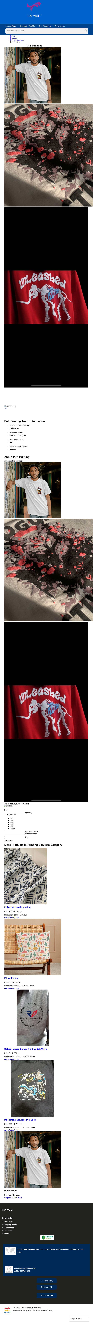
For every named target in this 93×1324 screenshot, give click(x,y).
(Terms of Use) (36, 1308)
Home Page (11, 26)
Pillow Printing (11, 978)
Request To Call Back (13, 1198)
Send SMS (48, 1287)
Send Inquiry (48, 1281)
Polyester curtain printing (17, 907)
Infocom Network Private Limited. (42, 1310)
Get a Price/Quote (11, 918)
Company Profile (27, 26)
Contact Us (60, 26)
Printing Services (17, 40)
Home (12, 36)
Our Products (45, 26)
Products (13, 38)
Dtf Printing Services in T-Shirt (19, 1120)
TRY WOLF (34, 17)
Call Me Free (48, 1295)
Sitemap (7, 1233)
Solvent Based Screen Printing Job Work (25, 1049)
